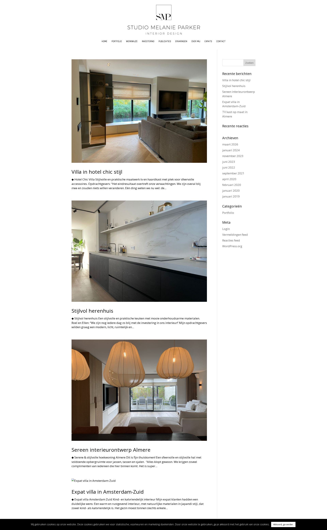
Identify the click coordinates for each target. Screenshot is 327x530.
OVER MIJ (195, 42)
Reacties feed (231, 240)
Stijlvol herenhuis (92, 310)
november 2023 (232, 156)
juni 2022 (228, 167)
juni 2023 (228, 162)
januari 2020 (231, 191)
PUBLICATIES (165, 42)
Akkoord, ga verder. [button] (283, 524)
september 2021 (233, 173)
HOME (104, 42)
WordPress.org (232, 246)
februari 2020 (231, 185)
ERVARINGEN (181, 42)
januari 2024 (231, 150)
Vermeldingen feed (235, 235)
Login (226, 229)
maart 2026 (230, 144)
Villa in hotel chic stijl (97, 171)
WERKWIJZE (132, 42)
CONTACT (220, 42)
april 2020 (229, 179)
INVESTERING (148, 42)
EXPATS (208, 42)
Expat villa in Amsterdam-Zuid (108, 491)
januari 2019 (231, 196)
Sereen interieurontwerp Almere (111, 449)
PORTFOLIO (117, 42)
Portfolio (228, 213)
